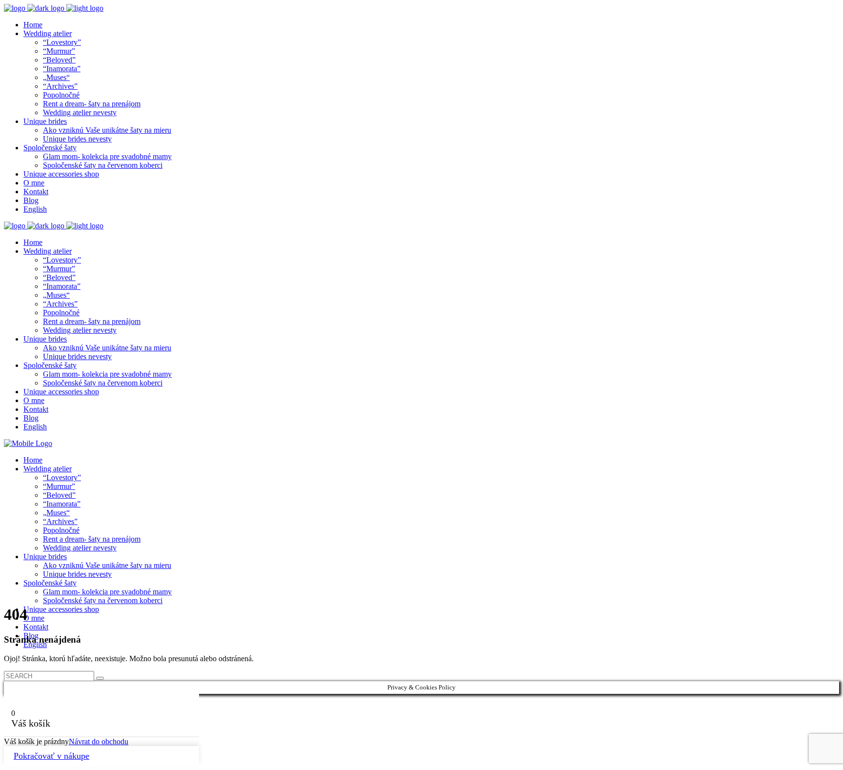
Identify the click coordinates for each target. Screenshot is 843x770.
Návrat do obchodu (98, 741)
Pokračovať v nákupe (51, 756)
